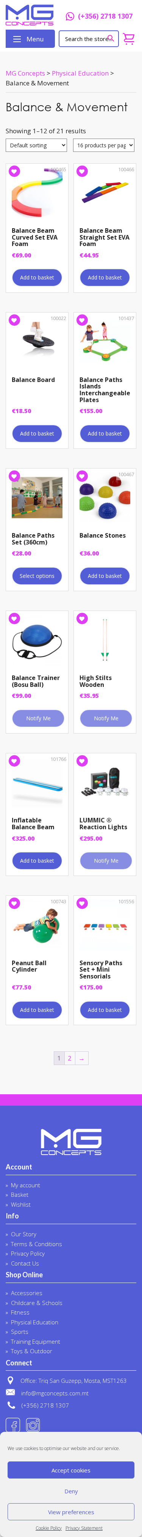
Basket (19, 1194)
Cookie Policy (49, 1528)
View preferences (71, 1512)
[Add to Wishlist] (14, 171)
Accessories (26, 1293)
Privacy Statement (84, 1528)
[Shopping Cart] (128, 39)
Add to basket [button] (37, 277)
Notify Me (38, 718)
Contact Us (25, 1263)
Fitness (20, 1312)
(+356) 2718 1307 (105, 17)
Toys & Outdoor (31, 1351)
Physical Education (34, 1322)
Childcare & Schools (36, 1303)
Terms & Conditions (36, 1244)
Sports (19, 1331)
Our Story (23, 1234)
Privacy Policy (28, 1253)
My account (25, 1185)
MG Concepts (29, 15)
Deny (71, 1491)
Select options (37, 575)
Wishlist (21, 1204)
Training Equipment (35, 1341)
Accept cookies (71, 1470)
